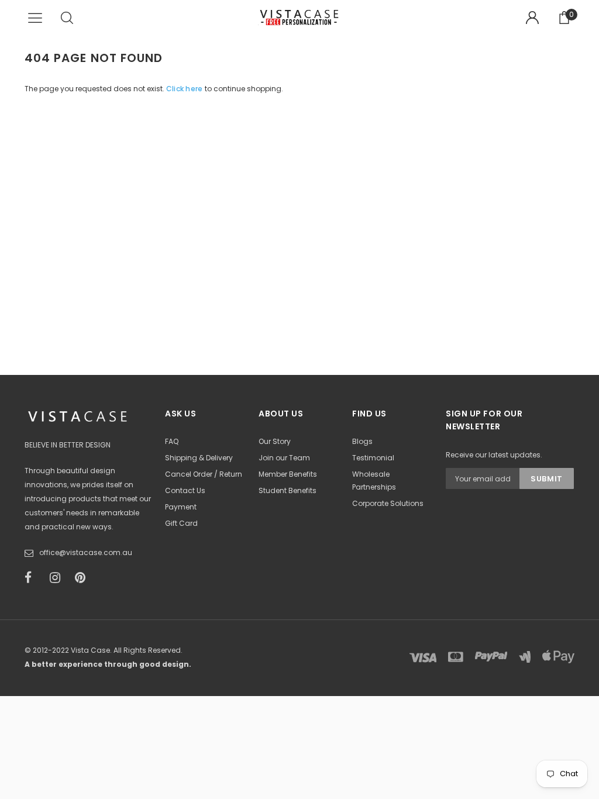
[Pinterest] (83, 577)
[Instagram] (58, 577)
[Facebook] (33, 577)
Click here (185, 89)
